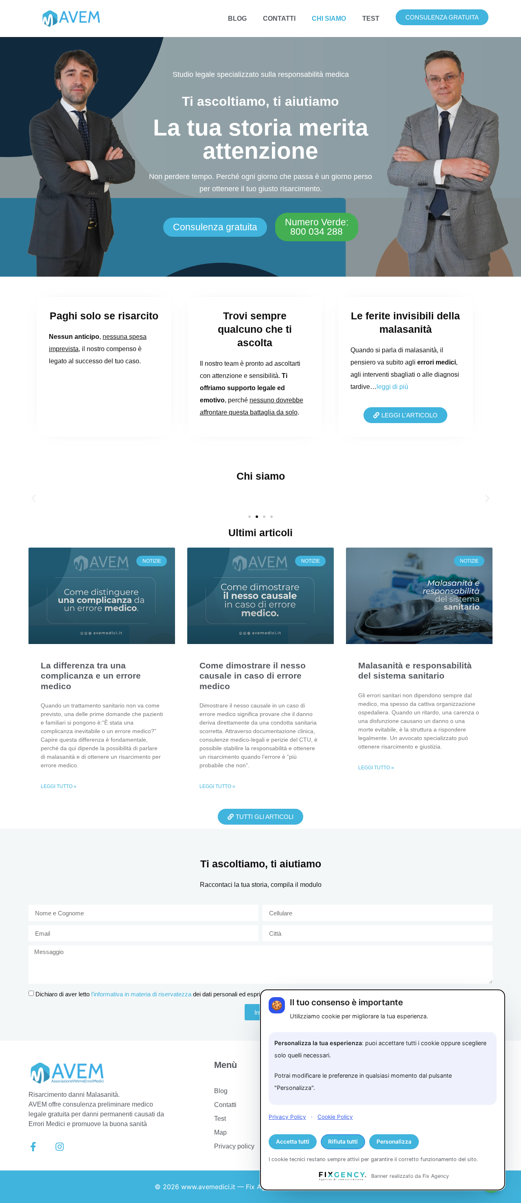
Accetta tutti (292, 1141)
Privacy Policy (287, 1116)
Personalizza (394, 1141)
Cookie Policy (335, 1116)
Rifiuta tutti (343, 1141)
